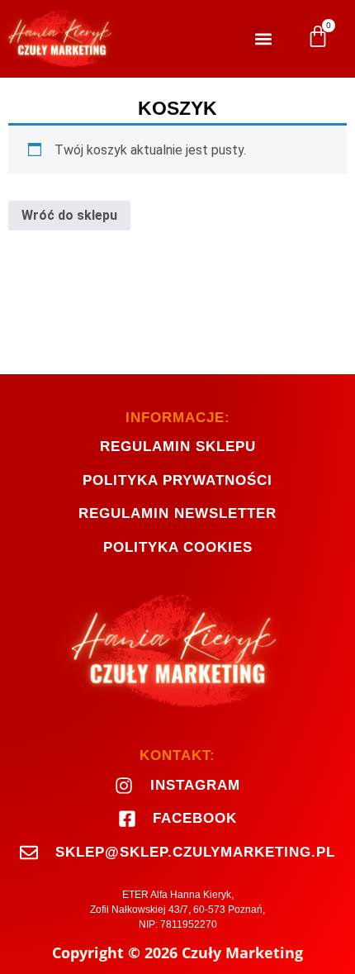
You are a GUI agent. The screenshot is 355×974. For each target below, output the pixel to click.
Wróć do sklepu (69, 215)
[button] (263, 39)
